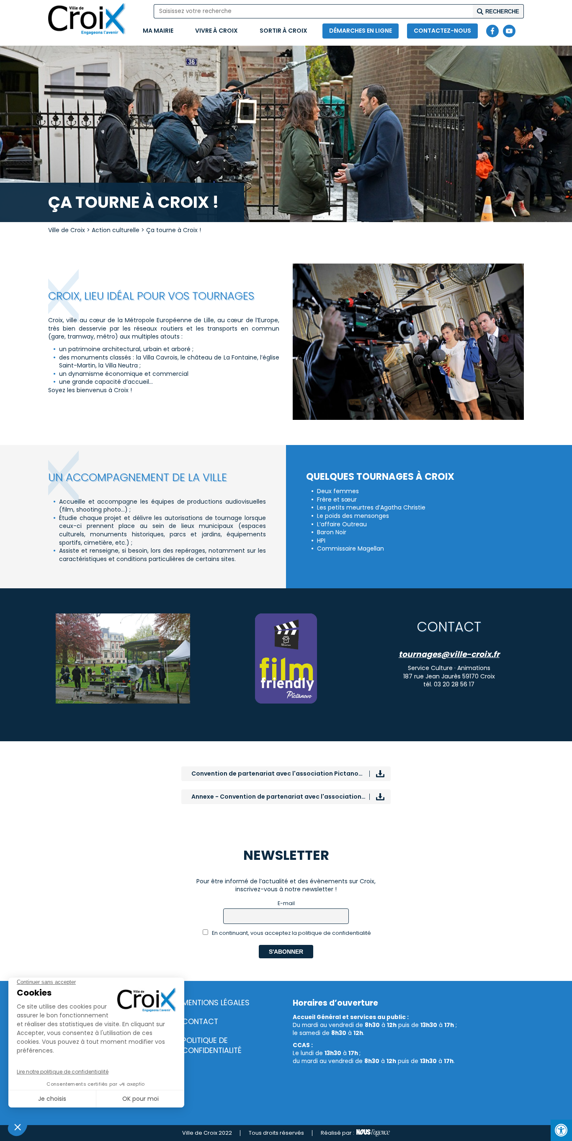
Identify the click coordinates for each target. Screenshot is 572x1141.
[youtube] (509, 31)
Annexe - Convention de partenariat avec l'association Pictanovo (291, 796)
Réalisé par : (337, 1132)
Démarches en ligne (360, 30)
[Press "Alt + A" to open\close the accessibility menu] (561, 1130)
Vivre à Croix (216, 30)
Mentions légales (216, 1003)
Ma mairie (158, 30)
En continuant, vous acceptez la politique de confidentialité (291, 933)
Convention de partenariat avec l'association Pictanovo (278, 773)
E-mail (286, 903)
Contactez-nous (442, 30)
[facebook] (492, 31)
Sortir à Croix (283, 30)
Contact (200, 1022)
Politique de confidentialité (212, 1045)
